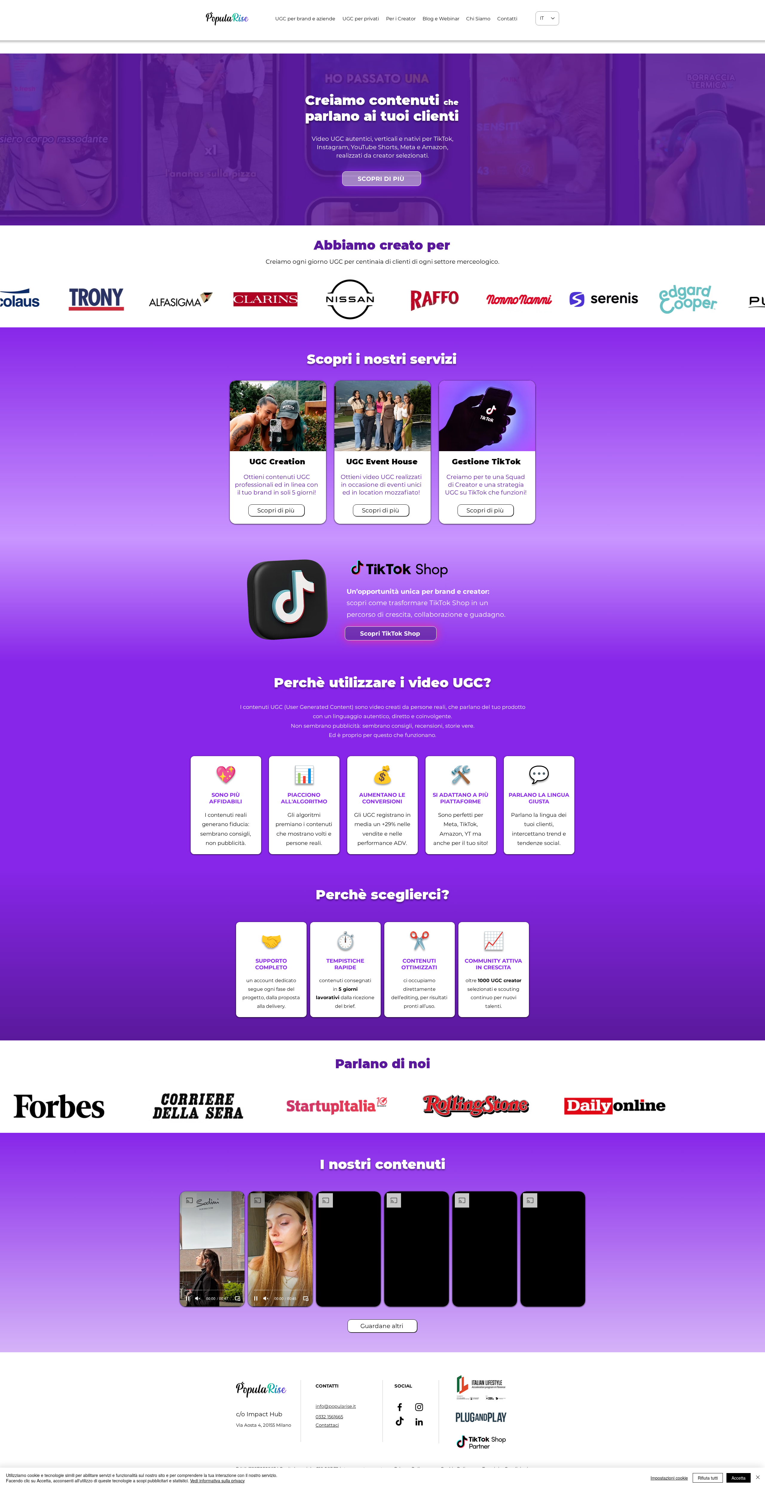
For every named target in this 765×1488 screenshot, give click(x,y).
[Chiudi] (757, 1477)
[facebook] (399, 1407)
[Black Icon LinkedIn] (419, 1422)
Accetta (739, 1478)
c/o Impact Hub (259, 1414)
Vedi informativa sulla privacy (217, 1481)
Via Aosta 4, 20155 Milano (263, 1425)
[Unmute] (198, 1298)
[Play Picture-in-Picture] (237, 1298)
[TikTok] (399, 1422)
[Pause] (188, 1298)
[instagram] (419, 1407)
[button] (305, 18)
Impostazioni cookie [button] (669, 1478)
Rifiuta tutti (708, 1478)
